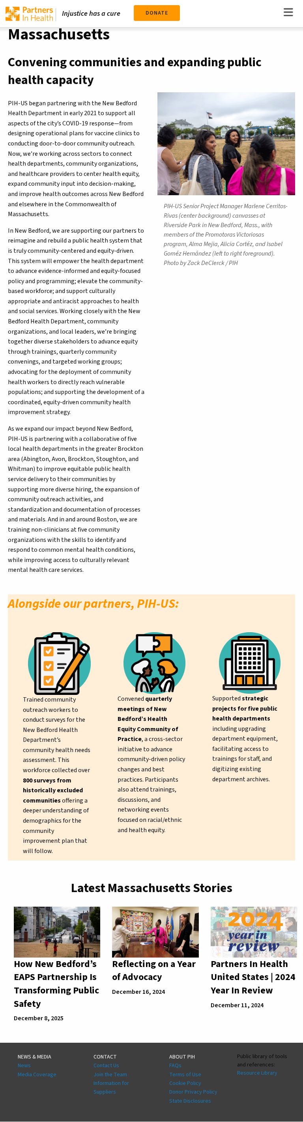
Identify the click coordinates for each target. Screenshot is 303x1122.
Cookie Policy (185, 1083)
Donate (157, 13)
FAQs (175, 1066)
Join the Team (110, 1075)
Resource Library (257, 1073)
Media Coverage (37, 1075)
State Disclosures (190, 1101)
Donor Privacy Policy (193, 1092)
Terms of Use (185, 1075)
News (24, 1066)
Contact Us (106, 1066)
